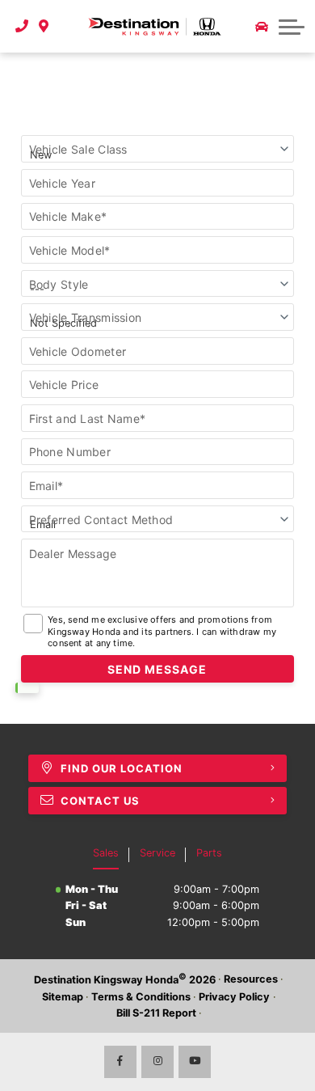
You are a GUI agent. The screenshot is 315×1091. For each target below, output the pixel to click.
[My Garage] (261, 26)
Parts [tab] (209, 853)
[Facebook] (120, 1062)
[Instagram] (157, 1062)
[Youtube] (194, 1062)
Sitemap (62, 997)
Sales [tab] (106, 853)
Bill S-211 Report (156, 1013)
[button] (291, 26)
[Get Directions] (44, 26)
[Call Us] (22, 26)
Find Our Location (122, 768)
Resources (251, 979)
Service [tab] (157, 853)
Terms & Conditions (141, 997)
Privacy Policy (234, 997)
